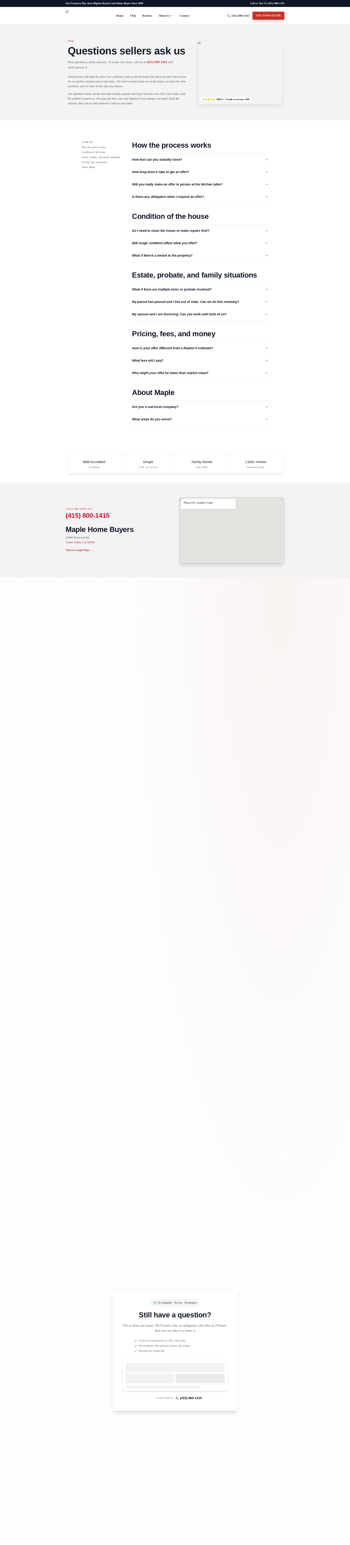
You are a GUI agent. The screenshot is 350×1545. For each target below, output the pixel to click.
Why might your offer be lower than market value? (170, 373)
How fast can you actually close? (157, 159)
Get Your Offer (268, 15)
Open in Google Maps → (79, 550)
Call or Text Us (267, 3)
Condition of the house (93, 152)
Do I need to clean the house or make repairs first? (170, 231)
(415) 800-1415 (157, 62)
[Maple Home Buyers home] (72, 16)
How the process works (94, 147)
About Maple (88, 167)
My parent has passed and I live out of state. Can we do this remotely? (185, 302)
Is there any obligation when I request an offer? (168, 197)
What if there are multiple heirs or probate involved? (171, 289)
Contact (184, 15)
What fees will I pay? (147, 360)
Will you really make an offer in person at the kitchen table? (177, 184)
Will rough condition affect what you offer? (164, 243)
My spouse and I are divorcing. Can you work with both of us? (179, 314)
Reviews (147, 15)
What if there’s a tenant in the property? (162, 255)
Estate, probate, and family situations (101, 157)
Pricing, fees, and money (94, 162)
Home (120, 15)
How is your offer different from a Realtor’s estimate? (172, 348)
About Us (164, 15)
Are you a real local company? (155, 407)
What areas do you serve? (152, 419)
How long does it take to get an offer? (160, 172)
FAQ (133, 15)
